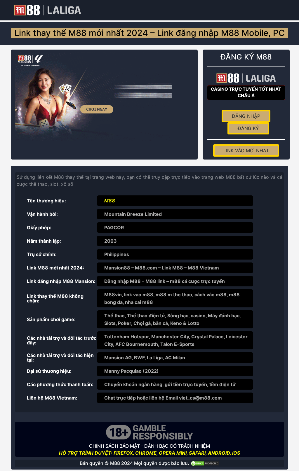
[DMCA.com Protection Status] (205, 463)
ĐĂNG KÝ (248, 128)
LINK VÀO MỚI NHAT (246, 150)
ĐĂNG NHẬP (246, 116)
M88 (109, 201)
